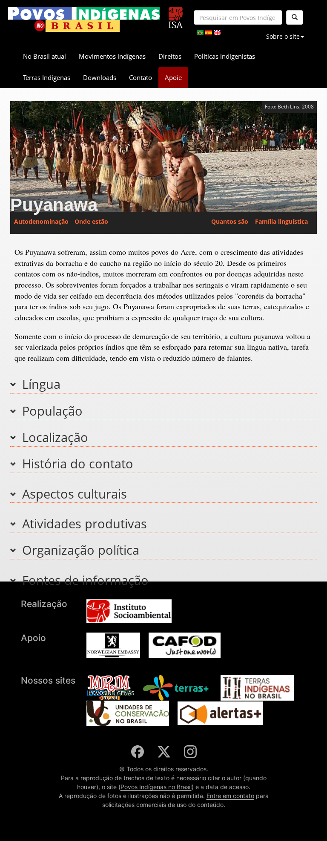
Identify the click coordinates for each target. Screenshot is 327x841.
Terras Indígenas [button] (46, 77)
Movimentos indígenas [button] (112, 56)
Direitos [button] (169, 56)
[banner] (84, 19)
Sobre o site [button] (283, 36)
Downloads (99, 77)
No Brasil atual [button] (44, 56)
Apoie (173, 77)
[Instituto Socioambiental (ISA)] (175, 14)
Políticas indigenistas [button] (224, 56)
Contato (140, 77)
